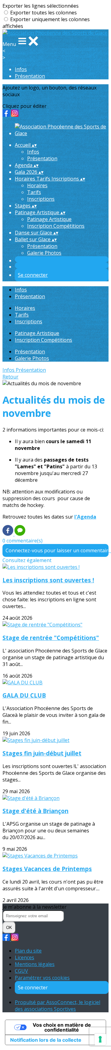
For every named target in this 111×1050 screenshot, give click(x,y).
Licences (24, 957)
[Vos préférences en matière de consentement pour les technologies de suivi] (100, 1039)
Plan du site (28, 950)
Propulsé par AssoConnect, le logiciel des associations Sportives (57, 1005)
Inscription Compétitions (55, 226)
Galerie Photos (44, 252)
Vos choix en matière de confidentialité (62, 1027)
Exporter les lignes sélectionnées (40, 5)
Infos (21, 69)
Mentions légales (35, 964)
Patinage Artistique (49, 219)
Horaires (37, 185)
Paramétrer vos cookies (42, 977)
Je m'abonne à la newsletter (34, 907)
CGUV (21, 971)
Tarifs (34, 192)
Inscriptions (41, 199)
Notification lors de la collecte (45, 1040)
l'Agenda (85, 516)
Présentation (30, 76)
